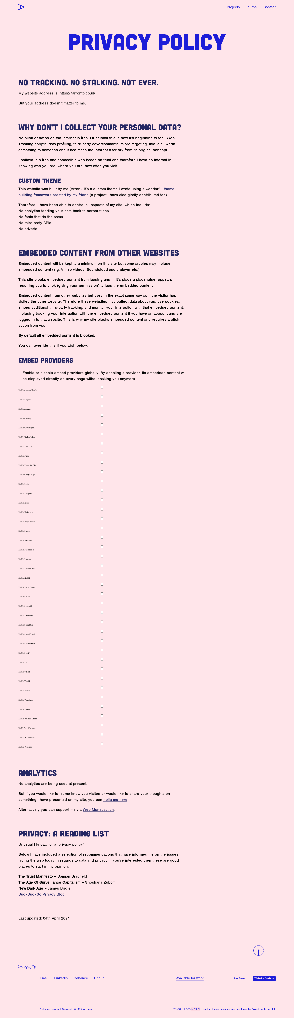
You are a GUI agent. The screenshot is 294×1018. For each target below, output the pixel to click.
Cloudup (24, 418)
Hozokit (270, 1009)
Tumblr (24, 681)
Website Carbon (264, 978)
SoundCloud (26, 634)
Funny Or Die (27, 465)
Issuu (23, 503)
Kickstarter (25, 512)
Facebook (25, 446)
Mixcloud (25, 540)
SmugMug (25, 625)
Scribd (24, 597)
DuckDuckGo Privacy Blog (41, 894)
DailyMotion (26, 437)
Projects (233, 7)
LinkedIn (61, 978)
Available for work (190, 978)
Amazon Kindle (27, 390)
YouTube (25, 747)
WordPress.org (27, 728)
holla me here (115, 799)
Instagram (25, 493)
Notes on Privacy (49, 1009)
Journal (251, 7)
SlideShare (25, 615)
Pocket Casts (26, 568)
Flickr (23, 456)
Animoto (24, 409)
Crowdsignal (26, 428)
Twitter (24, 690)
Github (99, 978)
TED (23, 662)
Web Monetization (98, 809)
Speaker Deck (26, 644)
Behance (81, 978)
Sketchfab (25, 606)
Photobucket (26, 550)
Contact (269, 7)
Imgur (23, 484)
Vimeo (24, 709)
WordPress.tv (26, 737)
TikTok (24, 672)
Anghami (25, 399)
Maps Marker (26, 521)
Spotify (24, 653)
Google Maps (26, 475)
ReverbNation (26, 587)
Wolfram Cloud (27, 719)
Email (44, 978)
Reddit (24, 578)
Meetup (24, 531)
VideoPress (25, 700)
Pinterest (24, 559)
